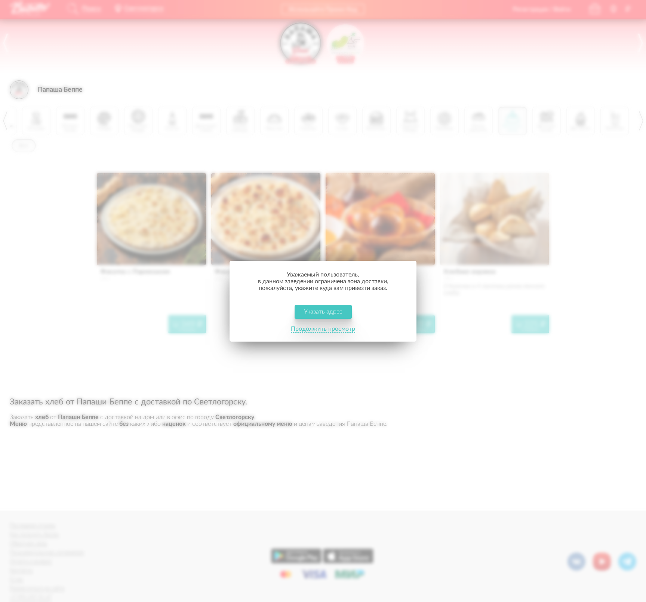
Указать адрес (323, 312)
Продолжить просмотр (323, 329)
